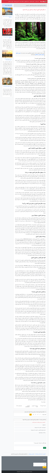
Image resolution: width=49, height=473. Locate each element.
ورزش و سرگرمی (10, 1)
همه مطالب (37, 1)
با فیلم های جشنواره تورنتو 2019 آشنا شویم (7, 37)
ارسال (44, 447)
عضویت (44, 467)
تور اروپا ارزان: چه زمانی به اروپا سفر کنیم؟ (7, 17)
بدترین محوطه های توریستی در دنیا (7, 87)
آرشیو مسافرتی (32, 1)
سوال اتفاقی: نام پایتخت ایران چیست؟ (40, 443)
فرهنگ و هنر (22, 1)
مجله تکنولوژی (26, 1)
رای (30, 414)
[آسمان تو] (43, 1)
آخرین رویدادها (16, 1)
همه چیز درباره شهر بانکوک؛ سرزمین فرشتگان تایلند (8, 59)
